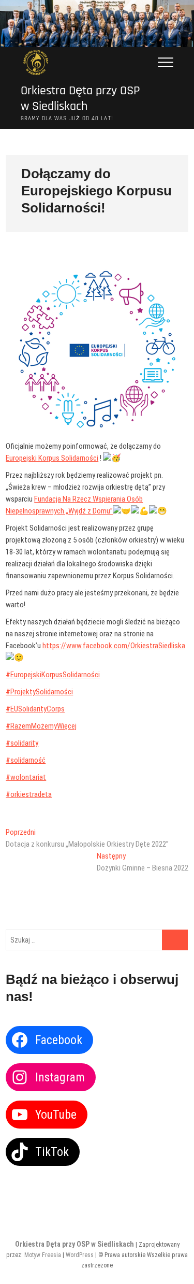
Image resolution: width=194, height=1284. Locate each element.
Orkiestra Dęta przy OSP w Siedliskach (80, 98)
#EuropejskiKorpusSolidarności (53, 674)
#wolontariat (26, 777)
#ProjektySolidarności (39, 691)
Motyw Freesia (42, 1255)
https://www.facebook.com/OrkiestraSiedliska (113, 645)
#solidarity (22, 743)
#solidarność (26, 760)
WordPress (80, 1255)
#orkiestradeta (29, 794)
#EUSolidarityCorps (35, 709)
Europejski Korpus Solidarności (52, 458)
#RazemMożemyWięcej (41, 726)
